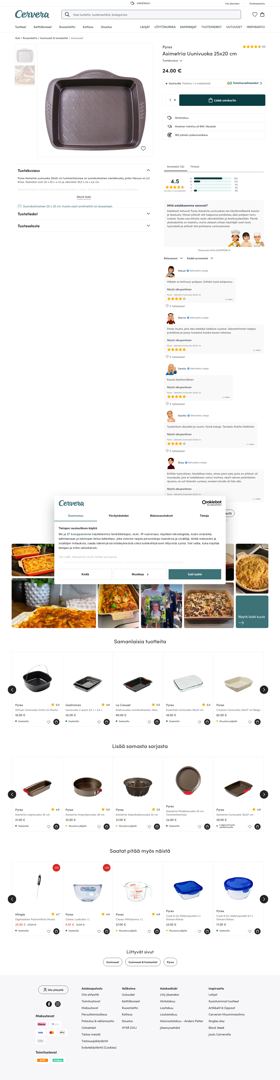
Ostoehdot (89, 1027)
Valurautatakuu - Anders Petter (181, 1021)
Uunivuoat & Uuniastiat (143, 962)
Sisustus (127, 1021)
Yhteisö (194, 166)
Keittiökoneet (131, 1001)
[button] (67, 14)
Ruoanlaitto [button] (67, 27)
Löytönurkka (165, 27)
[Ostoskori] (262, 14)
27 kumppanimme (79, 534)
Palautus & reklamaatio (98, 1021)
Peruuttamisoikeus (94, 1014)
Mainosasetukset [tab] (161, 515)
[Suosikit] (254, 14)
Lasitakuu (166, 1008)
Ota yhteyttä (90, 994)
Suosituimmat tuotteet (224, 1001)
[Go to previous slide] (12, 690)
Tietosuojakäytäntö (95, 1041)
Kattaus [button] (88, 27)
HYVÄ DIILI (129, 1027)
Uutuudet (234, 27)
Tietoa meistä (91, 1034)
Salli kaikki (195, 574)
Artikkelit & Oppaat (222, 1008)
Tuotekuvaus (170, 60)
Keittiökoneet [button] (43, 27)
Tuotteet (20, 27)
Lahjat (213, 994)
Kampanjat (188, 27)
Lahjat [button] (145, 27)
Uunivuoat (112, 962)
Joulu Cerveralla (220, 1034)
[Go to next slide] (264, 690)
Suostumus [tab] (75, 515)
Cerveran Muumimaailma (227, 1014)
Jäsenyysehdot (170, 1027)
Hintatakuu (167, 1001)
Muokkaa (138, 574)
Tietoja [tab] (204, 515)
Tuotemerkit (211, 27)
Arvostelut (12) (175, 166)
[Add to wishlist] (143, 148)
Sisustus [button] (106, 27)
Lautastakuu (168, 1014)
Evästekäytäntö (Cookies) (99, 1047)
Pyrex (170, 962)
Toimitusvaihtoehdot (245, 83)
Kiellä (85, 574)
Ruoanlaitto (130, 1008)
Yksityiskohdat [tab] (118, 515)
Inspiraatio (256, 27)
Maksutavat (90, 1008)
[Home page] (32, 17)
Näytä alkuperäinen (179, 289)
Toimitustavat (91, 1001)
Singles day (217, 1021)
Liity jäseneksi (169, 994)
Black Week (216, 1027)
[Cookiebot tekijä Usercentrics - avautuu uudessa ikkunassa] (205, 503)
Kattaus (127, 1014)
